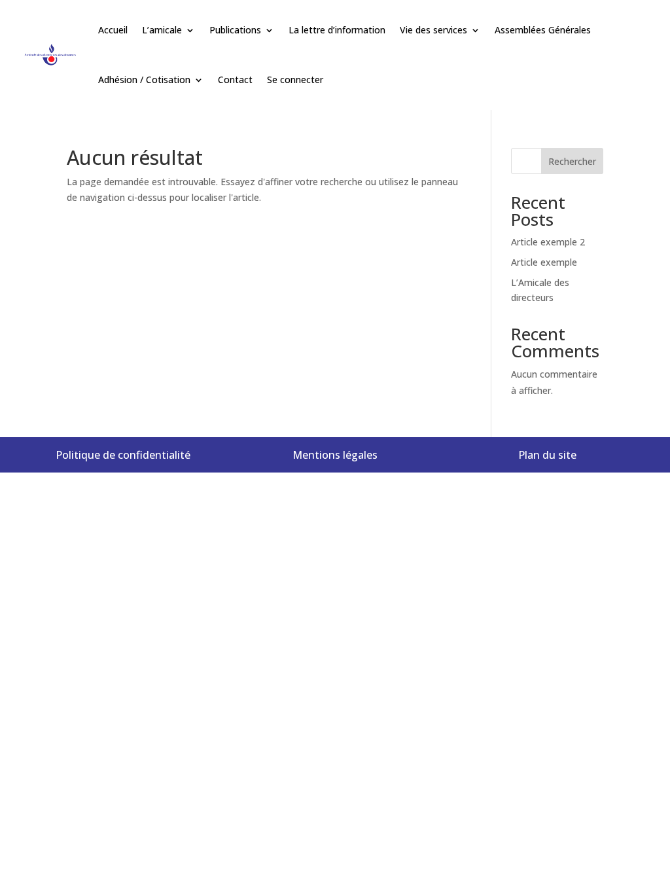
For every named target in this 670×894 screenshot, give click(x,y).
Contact (235, 79)
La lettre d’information (337, 30)
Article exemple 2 (548, 242)
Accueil (113, 30)
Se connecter (295, 79)
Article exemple (544, 262)
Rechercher (572, 161)
